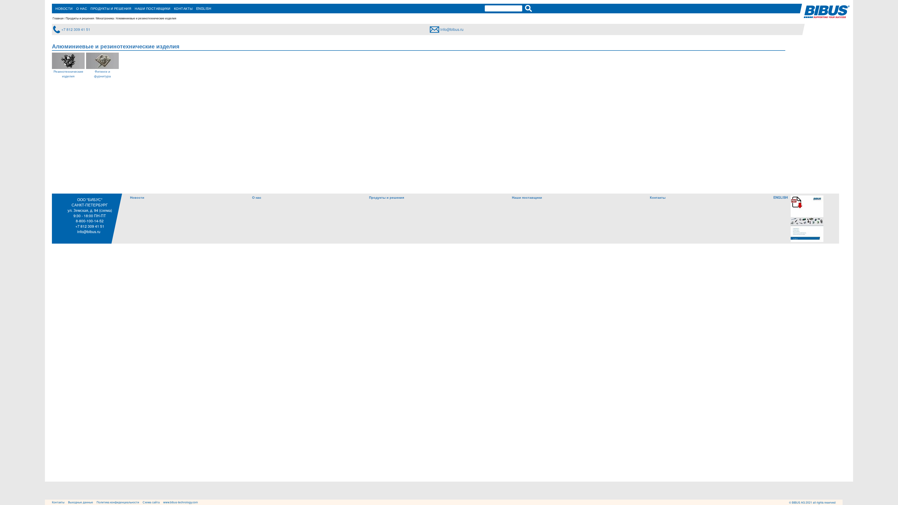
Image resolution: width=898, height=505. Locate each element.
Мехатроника (105, 18)
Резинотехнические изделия (68, 73)
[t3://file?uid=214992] (807, 218)
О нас (81, 8)
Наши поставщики (152, 8)
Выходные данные (80, 502)
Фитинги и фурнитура (102, 73)
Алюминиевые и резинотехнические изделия (146, 18)
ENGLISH (203, 8)
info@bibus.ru (451, 29)
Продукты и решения (111, 8)
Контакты (183, 8)
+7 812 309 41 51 (75, 29)
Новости (64, 8)
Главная (58, 18)
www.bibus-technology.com (180, 502)
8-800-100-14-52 (90, 221)
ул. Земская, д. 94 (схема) (90, 210)
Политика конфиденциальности (118, 502)
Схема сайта (151, 502)
